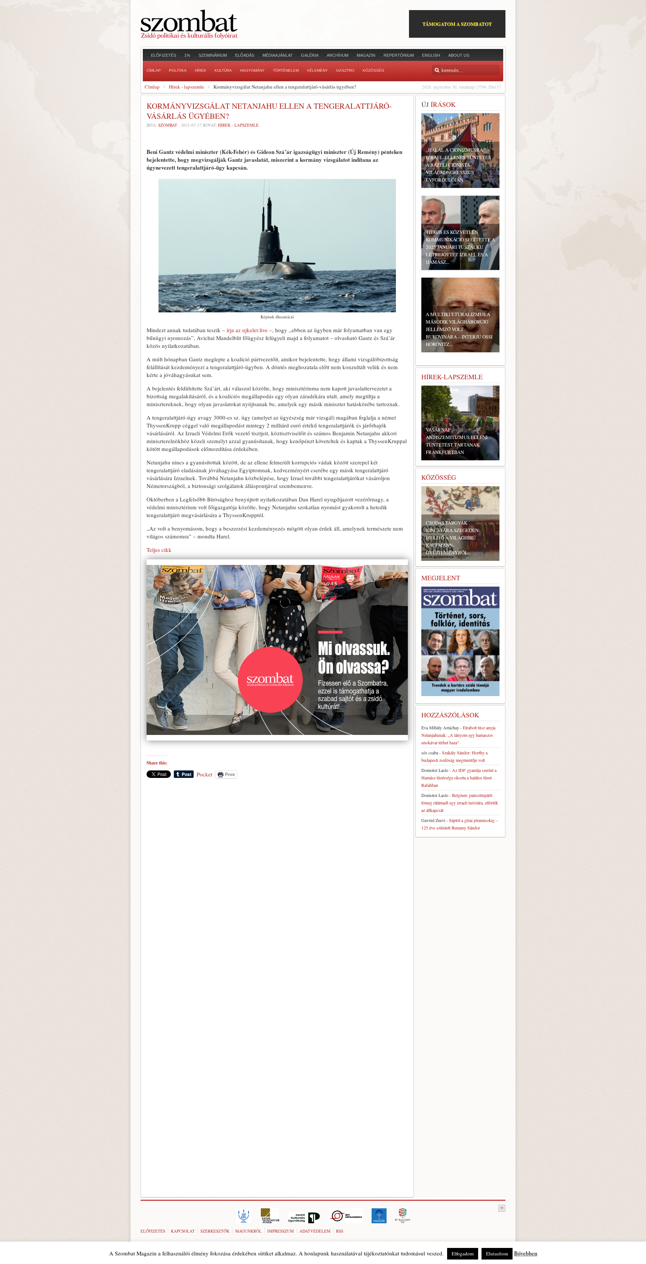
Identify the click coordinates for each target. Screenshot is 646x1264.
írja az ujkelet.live (247, 330)
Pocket (204, 774)
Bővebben (525, 1253)
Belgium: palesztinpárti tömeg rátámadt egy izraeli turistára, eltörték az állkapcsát (459, 802)
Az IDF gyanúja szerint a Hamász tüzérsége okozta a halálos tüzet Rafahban (458, 777)
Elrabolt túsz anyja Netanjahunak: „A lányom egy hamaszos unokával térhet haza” (458, 734)
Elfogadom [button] (463, 1253)
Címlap (152, 86)
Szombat (167, 125)
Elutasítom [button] (497, 1253)
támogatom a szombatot (457, 23)
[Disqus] (277, 888)
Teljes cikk (159, 549)
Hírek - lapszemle (186, 86)
